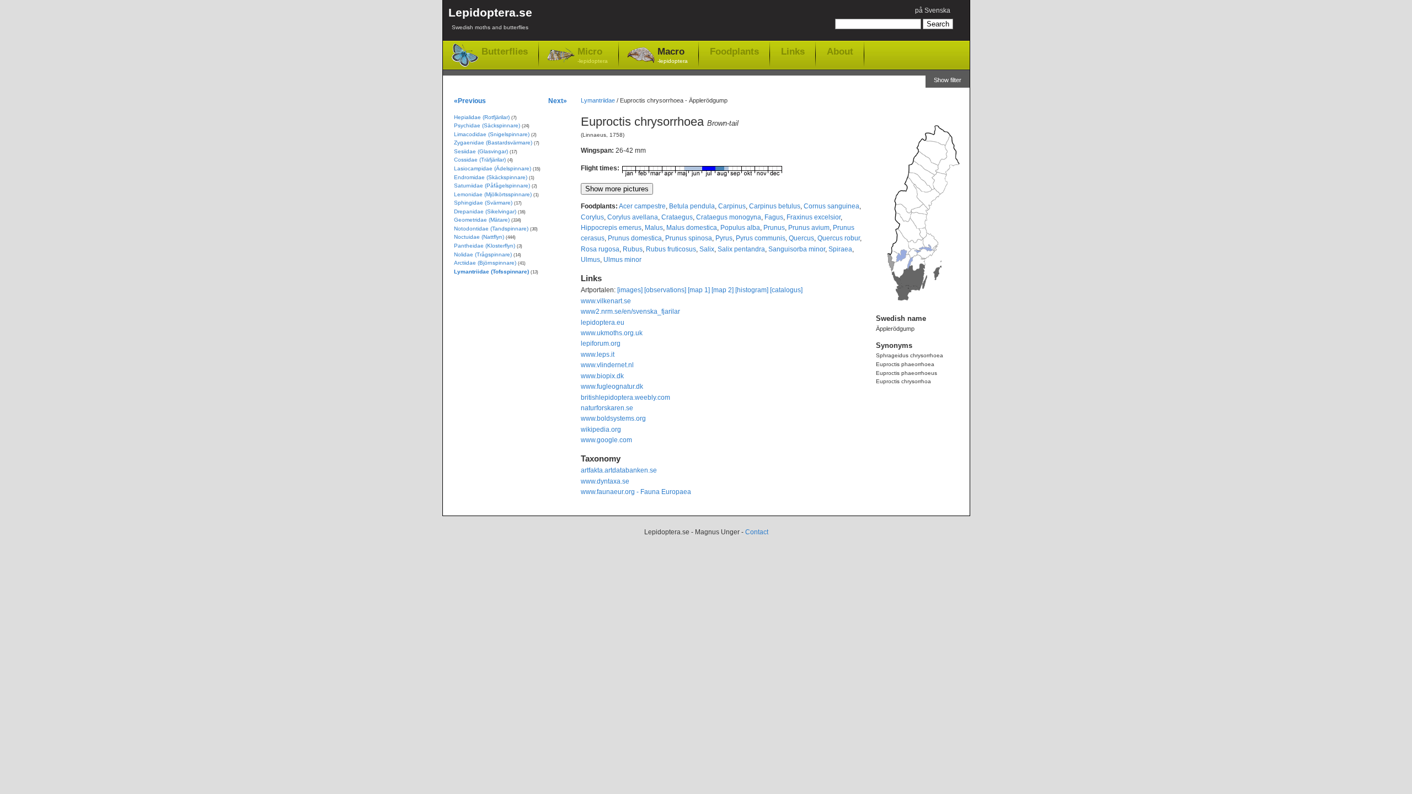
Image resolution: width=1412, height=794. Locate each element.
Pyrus (723, 238)
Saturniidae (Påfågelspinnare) (492, 186)
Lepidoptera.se (490, 18)
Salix (706, 249)
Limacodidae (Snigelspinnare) (492, 134)
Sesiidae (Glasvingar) (481, 151)
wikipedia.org (601, 429)
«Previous (470, 100)
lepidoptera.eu (602, 322)
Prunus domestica (635, 238)
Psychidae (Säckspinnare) (487, 125)
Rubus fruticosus (671, 249)
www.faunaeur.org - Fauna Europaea (636, 492)
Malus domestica (691, 228)
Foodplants (734, 51)
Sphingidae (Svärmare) (483, 203)
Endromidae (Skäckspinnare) (490, 177)
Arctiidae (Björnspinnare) (485, 263)
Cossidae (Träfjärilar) (480, 160)
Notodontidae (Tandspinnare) (491, 229)
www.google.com (606, 440)
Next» (557, 100)
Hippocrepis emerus (611, 228)
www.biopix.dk (602, 376)
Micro (592, 55)
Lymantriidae (598, 100)
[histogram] (751, 290)
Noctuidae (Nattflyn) (479, 237)
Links (793, 51)
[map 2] (723, 290)
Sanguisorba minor (796, 249)
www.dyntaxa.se (605, 481)
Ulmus (590, 260)
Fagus (773, 217)
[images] (630, 290)
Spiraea (840, 249)
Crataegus (677, 217)
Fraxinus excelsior (814, 217)
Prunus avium (809, 228)
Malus (654, 228)
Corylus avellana (632, 217)
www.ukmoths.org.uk (612, 333)
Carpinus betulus (774, 206)
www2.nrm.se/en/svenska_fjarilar (630, 311)
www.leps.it (597, 354)
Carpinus (732, 206)
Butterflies (505, 51)
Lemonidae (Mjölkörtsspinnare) (493, 194)
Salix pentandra (741, 249)
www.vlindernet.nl (607, 365)
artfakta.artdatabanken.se (619, 470)
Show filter (947, 80)
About (840, 51)
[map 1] (699, 290)
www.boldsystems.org (613, 418)
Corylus (592, 217)
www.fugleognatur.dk (612, 386)
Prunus (774, 228)
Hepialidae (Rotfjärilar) (482, 117)
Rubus (633, 249)
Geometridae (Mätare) (482, 220)
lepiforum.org (601, 343)
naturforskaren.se (607, 408)
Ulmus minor (622, 260)
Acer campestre (642, 206)
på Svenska (932, 10)
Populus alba (740, 228)
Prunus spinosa (688, 238)
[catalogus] (786, 290)
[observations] (665, 290)
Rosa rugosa (600, 249)
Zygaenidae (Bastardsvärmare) (493, 143)
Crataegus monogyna (728, 217)
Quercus (801, 238)
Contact (756, 532)
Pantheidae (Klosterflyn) (484, 246)
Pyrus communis (760, 238)
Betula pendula (692, 206)
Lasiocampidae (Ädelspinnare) (492, 168)
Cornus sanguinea (831, 206)
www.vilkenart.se (606, 301)
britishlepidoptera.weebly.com (625, 397)
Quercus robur (838, 238)
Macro (672, 55)
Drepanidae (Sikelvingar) (485, 211)
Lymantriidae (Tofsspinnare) (491, 272)
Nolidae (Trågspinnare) (483, 254)
